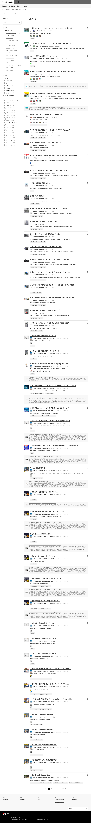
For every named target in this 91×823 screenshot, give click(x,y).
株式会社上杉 (39, 31)
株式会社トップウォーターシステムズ (41, 74)
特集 (18, 6)
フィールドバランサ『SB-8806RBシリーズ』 (46, 247)
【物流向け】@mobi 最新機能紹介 (42, 714)
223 (63, 788)
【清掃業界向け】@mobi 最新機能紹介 (43, 745)
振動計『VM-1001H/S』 (38, 196)
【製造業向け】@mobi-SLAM (40, 775)
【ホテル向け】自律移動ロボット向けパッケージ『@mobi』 (51, 699)
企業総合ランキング (59, 802)
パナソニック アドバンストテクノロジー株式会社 (44, 338)
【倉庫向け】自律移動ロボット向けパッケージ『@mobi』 (50, 684)
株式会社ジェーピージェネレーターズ (41, 158)
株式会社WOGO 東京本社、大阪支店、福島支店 (43, 58)
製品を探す (4, 6)
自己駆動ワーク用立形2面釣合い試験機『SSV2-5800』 (49, 208)
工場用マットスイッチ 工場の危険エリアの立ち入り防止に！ (51, 43)
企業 (15, 14)
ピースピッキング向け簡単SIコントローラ (44, 351)
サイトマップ (75, 799)
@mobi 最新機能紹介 (37, 468)
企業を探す (12, 6)
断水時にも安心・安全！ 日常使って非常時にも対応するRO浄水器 (53, 93)
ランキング (24, 6)
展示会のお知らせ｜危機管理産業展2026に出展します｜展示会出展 (53, 155)
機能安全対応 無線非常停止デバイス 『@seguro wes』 (49, 363)
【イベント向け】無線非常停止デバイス (44, 653)
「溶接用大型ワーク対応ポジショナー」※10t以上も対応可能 (51, 28)
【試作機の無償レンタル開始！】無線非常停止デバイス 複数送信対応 (54, 445)
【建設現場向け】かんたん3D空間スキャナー (45, 578)
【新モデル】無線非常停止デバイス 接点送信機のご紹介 (50, 421)
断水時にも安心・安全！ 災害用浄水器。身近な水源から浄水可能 (52, 71)
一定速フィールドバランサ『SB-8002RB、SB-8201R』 (49, 170)
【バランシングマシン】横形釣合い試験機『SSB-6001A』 (50, 323)
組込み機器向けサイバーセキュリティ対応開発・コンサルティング (53, 386)
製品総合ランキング (59, 799)
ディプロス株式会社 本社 (38, 117)
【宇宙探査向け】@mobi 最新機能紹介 (43, 760)
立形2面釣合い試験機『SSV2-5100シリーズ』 (46, 221)
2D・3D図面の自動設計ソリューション (43, 56)
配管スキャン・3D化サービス (40, 534)
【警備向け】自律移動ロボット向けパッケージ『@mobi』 (50, 669)
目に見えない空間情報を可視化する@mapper (46, 492)
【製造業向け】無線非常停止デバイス (43, 336)
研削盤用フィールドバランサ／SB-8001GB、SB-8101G (49, 259)
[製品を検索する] (19, 22)
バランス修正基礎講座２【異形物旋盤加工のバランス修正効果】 (52, 297)
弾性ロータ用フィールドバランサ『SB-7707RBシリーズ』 (50, 272)
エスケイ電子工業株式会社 (42, 46)
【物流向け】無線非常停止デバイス (42, 623)
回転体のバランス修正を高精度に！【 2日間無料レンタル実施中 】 (53, 285)
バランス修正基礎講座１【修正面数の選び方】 (46, 142)
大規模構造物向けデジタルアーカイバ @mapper (47, 511)
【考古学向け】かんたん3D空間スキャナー (45, 601)
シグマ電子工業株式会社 (38, 132)
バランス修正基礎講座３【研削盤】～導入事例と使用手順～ (51, 130)
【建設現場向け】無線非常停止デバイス (44, 638)
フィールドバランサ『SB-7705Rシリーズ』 (45, 234)
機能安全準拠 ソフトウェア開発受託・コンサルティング (49, 408)
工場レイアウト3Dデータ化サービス (42, 556)
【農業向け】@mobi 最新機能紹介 (42, 729)
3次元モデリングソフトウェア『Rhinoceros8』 (47, 114)
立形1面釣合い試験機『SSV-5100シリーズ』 (45, 310)
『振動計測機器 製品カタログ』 (41, 183)
